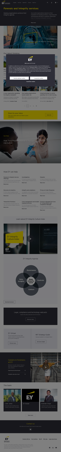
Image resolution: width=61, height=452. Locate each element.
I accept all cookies (38, 78)
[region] (30, 70)
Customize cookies (30, 81)
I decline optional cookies (19, 78)
